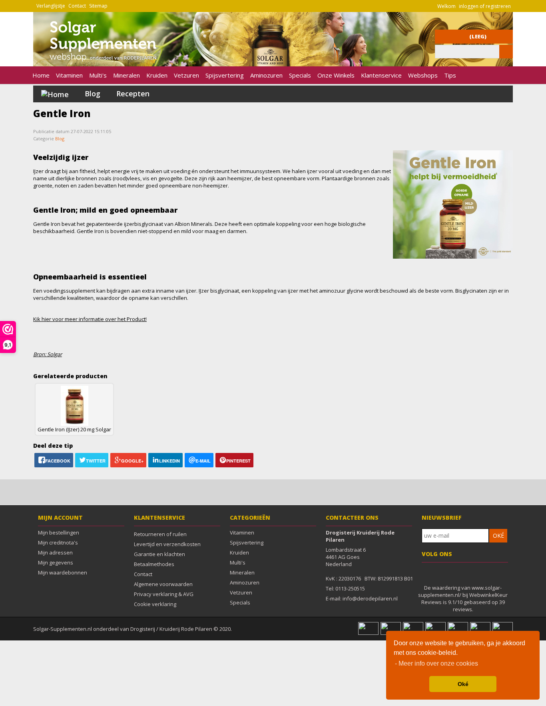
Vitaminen (69, 75)
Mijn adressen (55, 552)
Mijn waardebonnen (62, 572)
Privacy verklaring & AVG (163, 594)
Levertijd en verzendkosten (167, 544)
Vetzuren (186, 75)
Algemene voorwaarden (163, 584)
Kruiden (156, 75)
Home (41, 75)
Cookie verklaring (155, 604)
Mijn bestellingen (58, 532)
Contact (77, 5)
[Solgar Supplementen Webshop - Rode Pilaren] (98, 62)
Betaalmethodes (154, 564)
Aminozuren (266, 75)
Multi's (98, 75)
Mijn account (60, 517)
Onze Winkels (336, 75)
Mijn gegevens (55, 562)
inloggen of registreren (485, 6)
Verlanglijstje (50, 5)
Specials (300, 75)
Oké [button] (463, 684)
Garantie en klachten (159, 554)
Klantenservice (381, 75)
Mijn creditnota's (58, 542)
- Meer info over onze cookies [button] (436, 663)
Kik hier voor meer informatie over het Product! (90, 319)
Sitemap (98, 5)
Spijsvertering (224, 75)
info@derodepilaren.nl (370, 598)
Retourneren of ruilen (160, 534)
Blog (92, 93)
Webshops (423, 75)
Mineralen (126, 75)
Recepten (132, 93)
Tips (450, 75)
